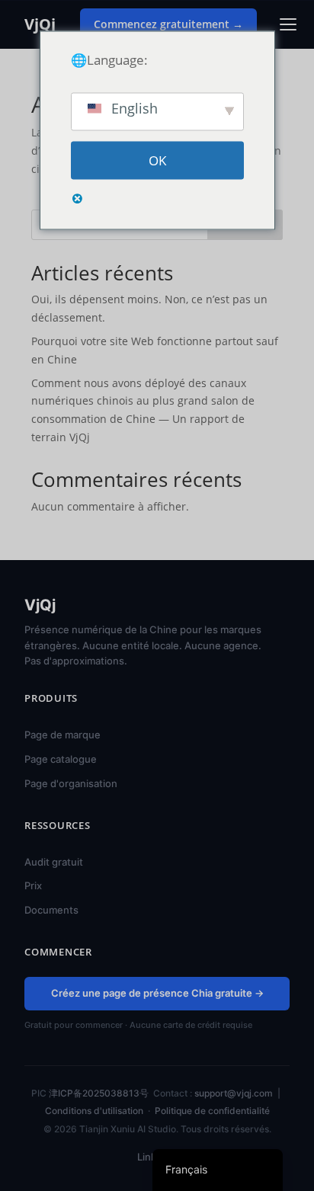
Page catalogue (60, 759)
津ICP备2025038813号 (99, 1093)
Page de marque (62, 734)
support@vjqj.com (233, 1093)
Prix (33, 885)
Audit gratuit (53, 862)
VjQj (40, 24)
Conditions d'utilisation (94, 1110)
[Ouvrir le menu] (288, 24)
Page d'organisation (70, 783)
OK (157, 160)
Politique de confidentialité (212, 1110)
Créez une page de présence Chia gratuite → (157, 993)
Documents (51, 910)
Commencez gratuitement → (168, 24)
